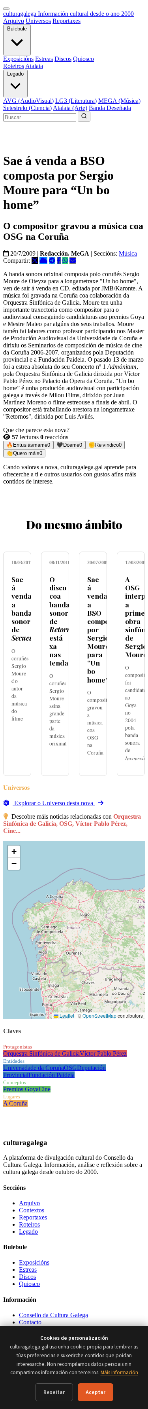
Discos (62, 58)
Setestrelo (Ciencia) (27, 107)
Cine (45, 1089)
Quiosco (83, 58)
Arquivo (13, 20)
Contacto (30, 1322)
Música (128, 253)
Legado (15, 74)
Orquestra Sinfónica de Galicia (41, 1053)
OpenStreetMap (99, 1015)
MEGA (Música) (119, 100)
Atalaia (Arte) (70, 107)
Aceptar (95, 1392)
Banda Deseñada (110, 107)
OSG (70, 1067)
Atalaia (34, 66)
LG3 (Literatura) (76, 100)
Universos (38, 20)
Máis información (119, 1372)
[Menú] (6, 9)
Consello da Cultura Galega (53, 1315)
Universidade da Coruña (33, 1067)
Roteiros (13, 66)
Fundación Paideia (51, 1074)
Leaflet (66, 1015)
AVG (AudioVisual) (28, 100)
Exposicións (18, 58)
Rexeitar (54, 1392)
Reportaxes (66, 20)
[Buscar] (84, 116)
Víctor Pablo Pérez (103, 1053)
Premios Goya (21, 1089)
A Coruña (15, 1103)
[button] (14, 852)
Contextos (31, 1210)
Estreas (44, 58)
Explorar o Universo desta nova (54, 803)
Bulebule (17, 29)
